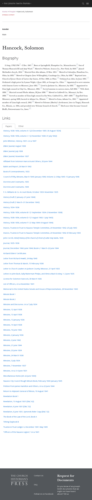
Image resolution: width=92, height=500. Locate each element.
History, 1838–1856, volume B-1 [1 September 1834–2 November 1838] (32, 212)
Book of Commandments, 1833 (16, 171)
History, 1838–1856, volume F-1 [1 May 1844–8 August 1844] (28, 222)
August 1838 (14, 146)
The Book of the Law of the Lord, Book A (20, 416)
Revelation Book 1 (10, 396)
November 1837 (16, 156)
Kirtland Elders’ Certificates (14, 253)
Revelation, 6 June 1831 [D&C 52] (17, 406)
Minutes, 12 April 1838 (12, 309)
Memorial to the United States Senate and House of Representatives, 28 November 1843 (40, 289)
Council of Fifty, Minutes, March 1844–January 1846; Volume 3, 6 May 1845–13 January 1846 (41, 176)
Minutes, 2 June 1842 (12, 340)
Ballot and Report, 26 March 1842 (17, 166)
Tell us (66, 494)
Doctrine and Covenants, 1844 (16, 187)
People (12, 11)
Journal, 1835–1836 (11, 243)
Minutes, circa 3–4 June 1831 (15, 370)
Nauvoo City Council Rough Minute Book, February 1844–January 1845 (32, 381)
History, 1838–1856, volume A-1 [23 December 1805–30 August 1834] (32, 130)
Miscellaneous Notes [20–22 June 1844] (19, 376)
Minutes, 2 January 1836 (13, 335)
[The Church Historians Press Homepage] (19, 484)
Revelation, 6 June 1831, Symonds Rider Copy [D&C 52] (26, 411)
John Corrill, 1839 (33, 238)
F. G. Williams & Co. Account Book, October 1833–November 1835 (30, 192)
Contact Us (38, 475)
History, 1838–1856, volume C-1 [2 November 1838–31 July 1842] (30, 136)
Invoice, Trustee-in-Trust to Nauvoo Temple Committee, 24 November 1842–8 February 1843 (42, 233)
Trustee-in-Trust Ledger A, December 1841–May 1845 (25, 427)
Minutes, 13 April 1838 (12, 314)
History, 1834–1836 (11, 207)
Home (4, 11)
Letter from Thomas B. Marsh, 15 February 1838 (23, 263)
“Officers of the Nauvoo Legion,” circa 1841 (21, 432)
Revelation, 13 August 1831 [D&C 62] (18, 401)
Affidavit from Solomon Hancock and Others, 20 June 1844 (27, 161)
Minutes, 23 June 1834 (12, 350)
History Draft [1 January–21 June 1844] (19, 197)
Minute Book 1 (9, 294)
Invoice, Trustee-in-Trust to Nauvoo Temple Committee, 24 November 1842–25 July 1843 (40, 227)
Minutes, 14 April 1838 (12, 324)
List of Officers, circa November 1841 (18, 284)
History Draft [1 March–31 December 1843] (21, 202)
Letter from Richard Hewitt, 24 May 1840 (20, 258)
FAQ (35, 484)
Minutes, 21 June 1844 (12, 345)
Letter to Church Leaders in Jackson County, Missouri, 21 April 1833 (31, 268)
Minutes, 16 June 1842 (12, 330)
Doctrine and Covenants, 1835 (16, 181)
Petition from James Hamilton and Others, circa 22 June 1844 (28, 386)
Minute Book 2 (9, 299)
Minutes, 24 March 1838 (13, 355)
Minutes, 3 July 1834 (11, 360)
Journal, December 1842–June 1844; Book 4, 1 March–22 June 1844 (31, 248)
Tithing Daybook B (11, 421)
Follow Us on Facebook (43, 494)
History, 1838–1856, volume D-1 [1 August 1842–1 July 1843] (28, 217)
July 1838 (13, 151)
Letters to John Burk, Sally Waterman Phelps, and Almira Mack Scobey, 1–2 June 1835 (38, 273)
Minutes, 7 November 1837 (14, 365)
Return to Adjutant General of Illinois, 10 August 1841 (25, 391)
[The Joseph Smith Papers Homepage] (16, 4)
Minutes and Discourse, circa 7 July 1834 (20, 304)
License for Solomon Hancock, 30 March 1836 (22, 278)
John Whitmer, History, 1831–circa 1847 (19, 141)
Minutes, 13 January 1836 (13, 319)
